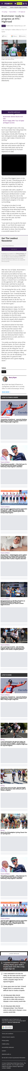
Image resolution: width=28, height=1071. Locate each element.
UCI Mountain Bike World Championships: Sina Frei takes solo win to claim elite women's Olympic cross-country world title (14, 998)
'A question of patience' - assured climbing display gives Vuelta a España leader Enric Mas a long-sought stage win (14, 965)
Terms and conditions (7, 1033)
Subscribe (19, 3)
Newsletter (23, 36)
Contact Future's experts (8, 1037)
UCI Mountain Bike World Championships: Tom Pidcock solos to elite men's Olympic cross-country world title (15, 1009)
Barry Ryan (11, 25)
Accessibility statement (8, 1047)
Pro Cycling (4, 11)
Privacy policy (5, 1040)
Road (3, 372)
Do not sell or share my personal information (13, 1057)
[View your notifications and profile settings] (15, 3)
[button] (26, 3)
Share (5, 36)
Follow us (15, 36)
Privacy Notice (22, 255)
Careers (4, 1050)
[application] (14, 163)
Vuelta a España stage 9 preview (18, 7)
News (3, 26)
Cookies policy (5, 1044)
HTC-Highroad (21, 11)
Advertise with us (6, 1054)
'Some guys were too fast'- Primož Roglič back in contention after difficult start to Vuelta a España (14, 988)
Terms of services (20, 253)
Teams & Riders (12, 11)
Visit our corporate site (14, 1022)
